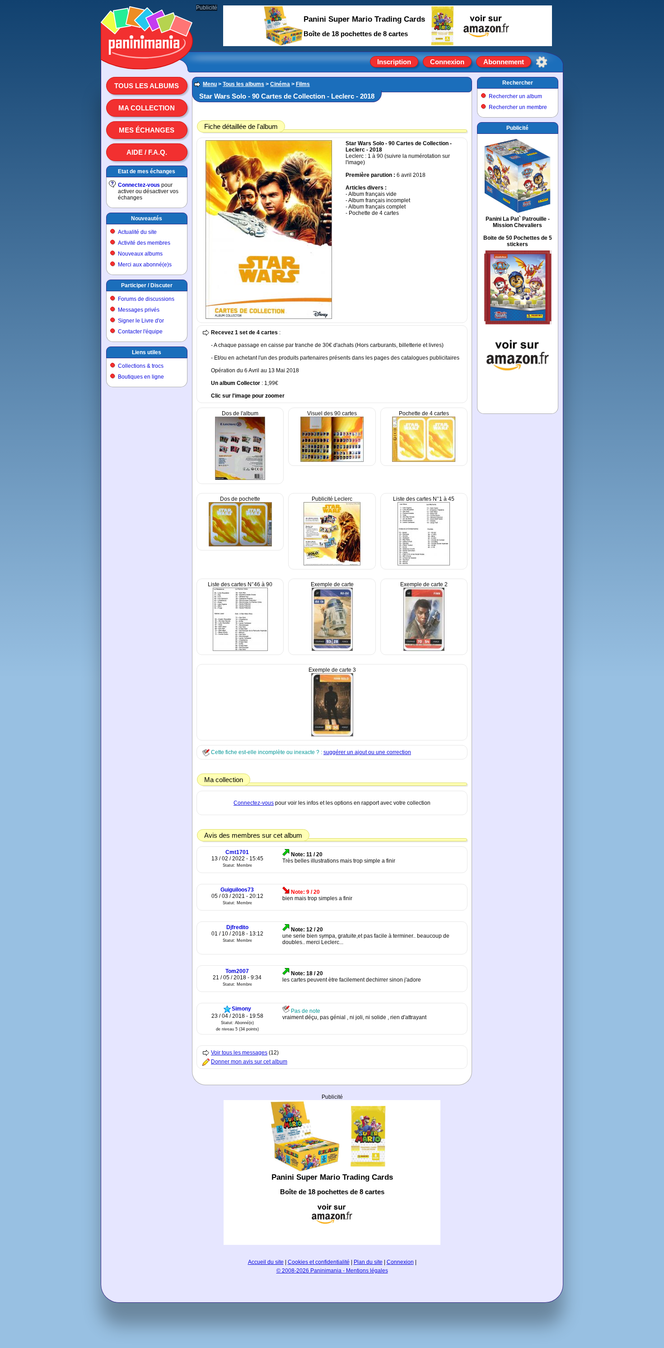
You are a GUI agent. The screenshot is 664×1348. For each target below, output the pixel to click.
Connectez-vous (139, 185)
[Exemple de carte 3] (332, 734)
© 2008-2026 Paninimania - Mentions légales (332, 1270)
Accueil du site (266, 1262)
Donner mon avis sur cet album (249, 1061)
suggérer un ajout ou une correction (367, 752)
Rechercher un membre (518, 107)
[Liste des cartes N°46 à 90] (240, 649)
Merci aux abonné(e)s (145, 264)
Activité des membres (144, 243)
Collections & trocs (141, 366)
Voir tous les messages (239, 1052)
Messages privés (138, 310)
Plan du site (368, 1262)
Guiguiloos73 (237, 890)
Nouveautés (146, 218)
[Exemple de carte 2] (423, 649)
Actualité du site (137, 232)
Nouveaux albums (140, 254)
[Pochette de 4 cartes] (423, 460)
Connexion (447, 62)
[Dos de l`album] (240, 478)
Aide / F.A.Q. (146, 152)
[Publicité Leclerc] (332, 563)
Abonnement (503, 62)
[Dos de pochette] (240, 544)
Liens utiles (146, 352)
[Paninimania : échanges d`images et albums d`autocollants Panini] (146, 58)
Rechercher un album (515, 96)
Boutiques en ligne (141, 377)
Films (303, 84)
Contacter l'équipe (140, 331)
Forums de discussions (146, 299)
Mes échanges (146, 130)
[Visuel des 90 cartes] (332, 460)
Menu (210, 84)
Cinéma (280, 84)
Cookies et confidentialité (319, 1262)
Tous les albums (146, 86)
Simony (241, 1009)
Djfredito (237, 927)
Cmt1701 (237, 852)
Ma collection (146, 108)
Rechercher (517, 83)
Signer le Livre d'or (141, 321)
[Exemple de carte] (332, 649)
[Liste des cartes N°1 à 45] (423, 563)
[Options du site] (541, 62)
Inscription (394, 62)
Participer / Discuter (147, 285)
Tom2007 (237, 971)
